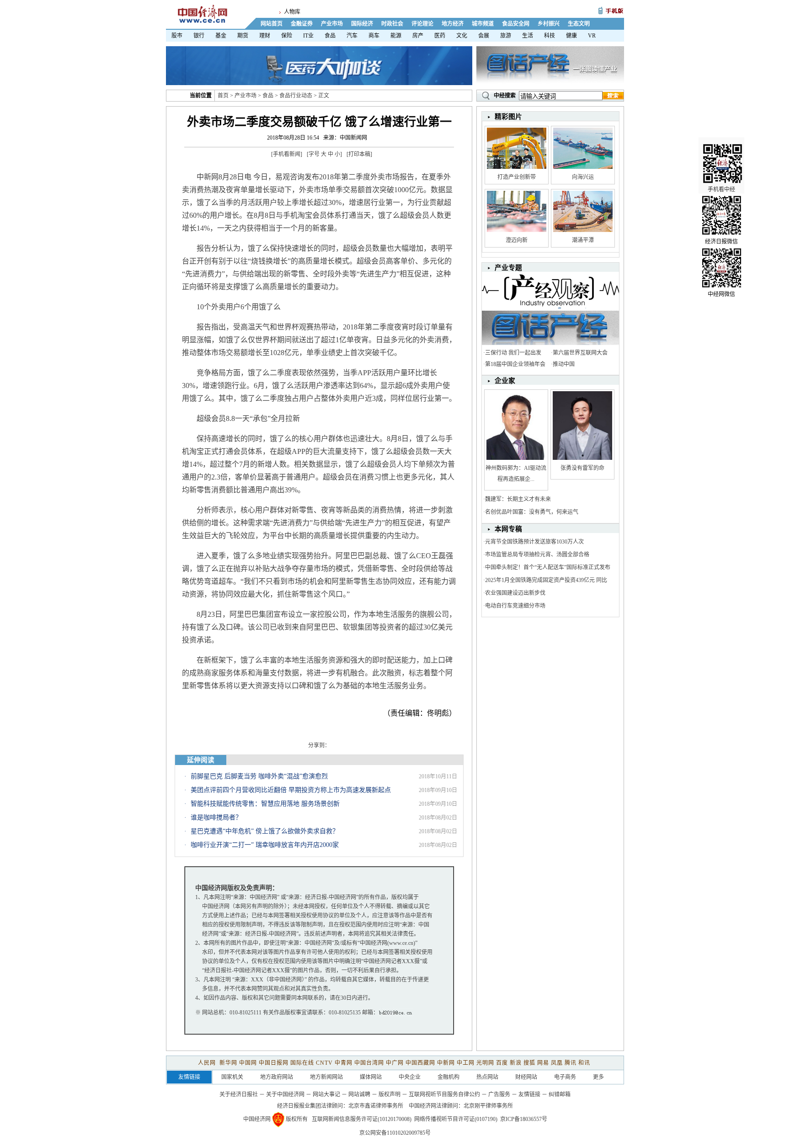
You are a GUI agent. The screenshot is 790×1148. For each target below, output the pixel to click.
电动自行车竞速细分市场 (515, 606)
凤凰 (557, 1063)
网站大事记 (326, 1094)
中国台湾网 (369, 1063)
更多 (598, 1077)
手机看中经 (721, 189)
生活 (527, 35)
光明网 (485, 1063)
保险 (286, 35)
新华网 (228, 1063)
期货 (242, 35)
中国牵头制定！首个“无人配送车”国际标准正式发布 (547, 567)
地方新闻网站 (326, 1077)
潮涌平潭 (583, 240)
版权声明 (389, 1094)
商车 (373, 35)
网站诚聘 (359, 1094)
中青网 (343, 1063)
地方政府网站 (276, 1077)
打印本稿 (359, 154)
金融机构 (448, 1077)
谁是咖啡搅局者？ (216, 817)
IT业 (308, 35)
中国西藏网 (420, 1063)
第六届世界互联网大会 (580, 353)
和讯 (584, 1063)
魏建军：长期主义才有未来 (518, 499)
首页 (223, 95)
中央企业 (410, 1077)
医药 (439, 35)
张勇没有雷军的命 (582, 468)
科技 (549, 35)
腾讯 (570, 1063)
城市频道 (483, 24)
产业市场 (332, 24)
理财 (264, 35)
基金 (220, 35)
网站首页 (272, 24)
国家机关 (232, 1077)
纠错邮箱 (560, 1094)
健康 (571, 35)
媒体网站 (371, 1077)
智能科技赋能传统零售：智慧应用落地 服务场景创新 (265, 803)
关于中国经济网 (285, 1094)
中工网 (466, 1063)
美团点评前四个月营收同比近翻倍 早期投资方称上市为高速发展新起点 (291, 790)
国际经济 (362, 24)
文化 (461, 35)
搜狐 (529, 1063)
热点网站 (487, 1077)
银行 (198, 35)
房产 (417, 35)
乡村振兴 (549, 24)
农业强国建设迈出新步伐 (515, 593)
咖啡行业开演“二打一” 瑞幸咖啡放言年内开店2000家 (265, 844)
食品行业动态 (295, 95)
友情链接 (529, 1094)
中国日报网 (273, 1063)
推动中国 (564, 364)
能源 (395, 35)
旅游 (505, 35)
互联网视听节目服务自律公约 (444, 1094)
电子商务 (565, 1077)
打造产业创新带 (516, 177)
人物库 (292, 12)
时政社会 (392, 24)
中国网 (248, 1063)
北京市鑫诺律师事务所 (375, 1106)
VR (592, 35)
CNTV (324, 1063)
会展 (483, 35)
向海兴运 (583, 177)
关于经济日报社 (238, 1094)
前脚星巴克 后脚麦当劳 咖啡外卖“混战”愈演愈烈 (259, 776)
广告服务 (499, 1094)
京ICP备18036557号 (523, 1119)
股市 (176, 35)
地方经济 (453, 24)
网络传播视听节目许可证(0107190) (455, 1119)
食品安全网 (515, 24)
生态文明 (579, 24)
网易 (543, 1063)
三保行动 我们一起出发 (513, 353)
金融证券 (302, 24)
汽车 (352, 35)
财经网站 (526, 1077)
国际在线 (302, 1063)
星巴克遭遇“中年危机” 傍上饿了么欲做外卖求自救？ (265, 831)
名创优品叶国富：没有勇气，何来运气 (531, 512)
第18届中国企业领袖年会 (515, 364)
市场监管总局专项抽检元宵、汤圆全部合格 (537, 554)
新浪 (516, 1063)
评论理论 (422, 24)
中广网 (395, 1063)
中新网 (446, 1063)
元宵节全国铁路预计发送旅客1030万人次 (534, 542)
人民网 (208, 1063)
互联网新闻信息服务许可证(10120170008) (361, 1119)
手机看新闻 (286, 154)
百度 (502, 1063)
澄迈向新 (517, 240)
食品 (330, 35)
